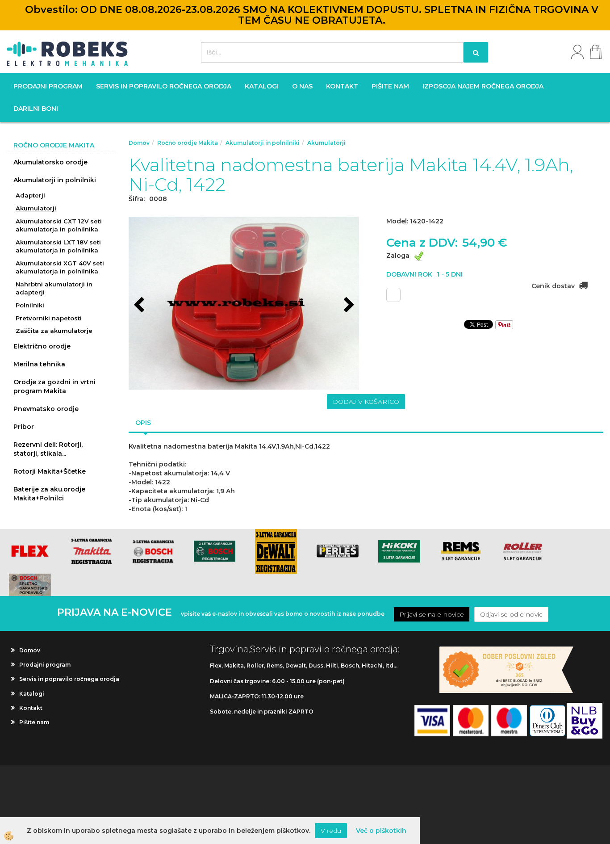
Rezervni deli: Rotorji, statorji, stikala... (48, 449)
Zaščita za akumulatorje (54, 330)
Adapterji (30, 195)
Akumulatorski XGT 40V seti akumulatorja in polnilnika (60, 267)
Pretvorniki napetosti (49, 318)
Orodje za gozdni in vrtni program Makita (54, 386)
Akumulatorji (36, 208)
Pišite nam (390, 86)
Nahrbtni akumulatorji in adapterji (54, 288)
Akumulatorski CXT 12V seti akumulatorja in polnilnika (59, 225)
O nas (302, 86)
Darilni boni (35, 109)
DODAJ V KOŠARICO (366, 402)
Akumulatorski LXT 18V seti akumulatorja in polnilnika (58, 246)
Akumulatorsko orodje (50, 162)
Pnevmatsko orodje (46, 409)
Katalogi (262, 86)
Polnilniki (30, 305)
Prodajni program (48, 86)
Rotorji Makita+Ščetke (49, 471)
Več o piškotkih (381, 831)
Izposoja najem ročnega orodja (482, 86)
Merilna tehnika (39, 364)
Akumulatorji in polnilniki (54, 180)
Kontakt (342, 86)
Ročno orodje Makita (187, 142)
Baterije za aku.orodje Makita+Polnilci (49, 493)
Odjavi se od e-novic (511, 614)
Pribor (23, 427)
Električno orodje (42, 346)
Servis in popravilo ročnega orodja (163, 86)
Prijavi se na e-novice (431, 614)
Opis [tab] (143, 423)
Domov (139, 142)
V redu (331, 831)
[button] (348, 305)
